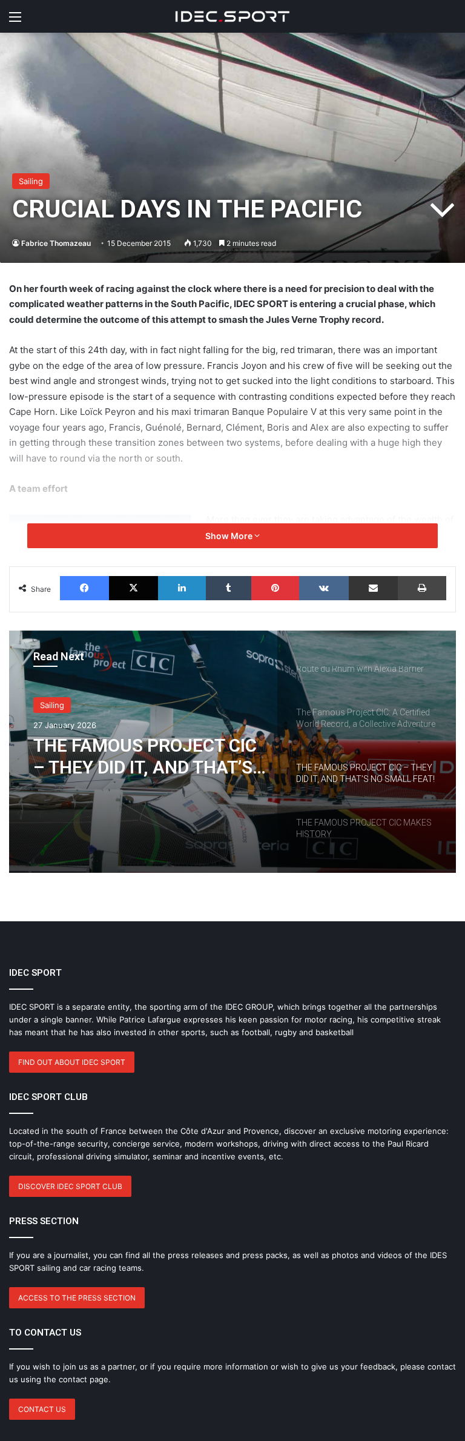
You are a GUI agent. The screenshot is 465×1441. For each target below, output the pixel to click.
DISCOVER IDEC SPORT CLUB (70, 1186)
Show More (229, 536)
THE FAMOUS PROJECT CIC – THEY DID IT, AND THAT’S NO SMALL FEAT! (145, 756)
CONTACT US (42, 1409)
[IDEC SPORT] (232, 16)
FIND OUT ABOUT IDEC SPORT (71, 1062)
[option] (232, 752)
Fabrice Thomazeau (56, 243)
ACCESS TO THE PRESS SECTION (77, 1297)
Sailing (31, 181)
